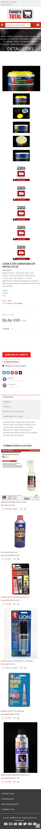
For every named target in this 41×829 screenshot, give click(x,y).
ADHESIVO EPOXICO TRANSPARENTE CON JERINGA (17, 661)
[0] (4, 372)
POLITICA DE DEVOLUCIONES (14, 411)
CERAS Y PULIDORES (15, 37)
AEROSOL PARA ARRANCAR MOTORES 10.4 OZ (15, 775)
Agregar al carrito (11, 509)
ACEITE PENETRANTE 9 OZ (9, 552)
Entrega (6, 407)
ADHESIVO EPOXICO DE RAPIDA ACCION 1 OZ (15, 597)
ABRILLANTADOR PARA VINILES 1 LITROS (13, 502)
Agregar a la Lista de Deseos (15, 366)
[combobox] (17, 25)
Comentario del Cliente (13, 416)
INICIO (3, 37)
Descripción (8, 397)
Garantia (7, 402)
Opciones (8, 559)
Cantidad (5, 329)
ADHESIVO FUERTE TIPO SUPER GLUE (12, 711)
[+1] (16, 372)
